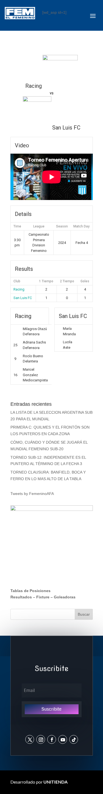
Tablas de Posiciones (30, 591)
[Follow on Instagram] (40, 739)
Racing (18, 289)
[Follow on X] (29, 739)
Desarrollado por (39, 781)
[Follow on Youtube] (62, 739)
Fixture (42, 597)
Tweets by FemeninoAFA (32, 493)
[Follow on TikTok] (73, 739)
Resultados (21, 597)
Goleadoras (65, 597)
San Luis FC (22, 298)
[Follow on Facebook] (51, 739)
